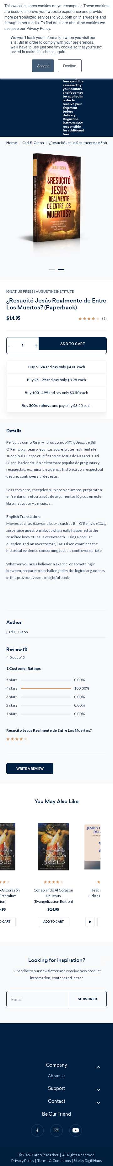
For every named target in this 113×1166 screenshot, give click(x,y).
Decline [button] (69, 65)
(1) (104, 318)
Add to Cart (72, 343)
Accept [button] (43, 65)
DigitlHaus (93, 1160)
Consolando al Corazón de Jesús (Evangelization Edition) (53, 896)
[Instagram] (56, 1130)
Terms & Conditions (54, 1160)
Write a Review (30, 768)
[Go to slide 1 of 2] (52, 269)
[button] (90, 922)
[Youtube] (75, 1130)
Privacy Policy (22, 1160)
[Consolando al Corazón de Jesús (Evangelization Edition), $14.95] (53, 846)
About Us (56, 1075)
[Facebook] (37, 1130)
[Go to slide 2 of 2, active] (61, 269)
